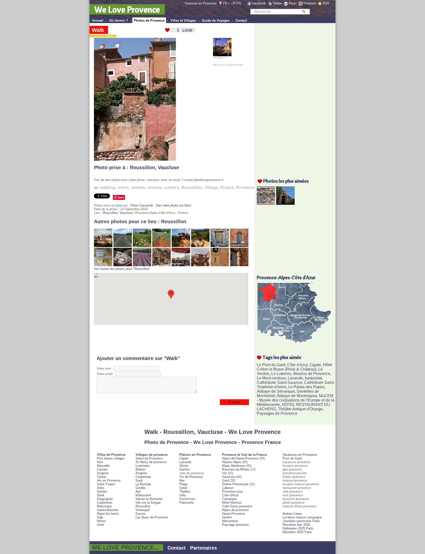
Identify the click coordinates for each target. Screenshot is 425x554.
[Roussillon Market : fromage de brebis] (103, 265)
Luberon (227, 488)
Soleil (183, 488)
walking (107, 187)
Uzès (100, 524)
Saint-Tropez (106, 484)
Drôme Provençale (235, 484)
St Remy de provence (151, 462)
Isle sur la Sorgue (148, 502)
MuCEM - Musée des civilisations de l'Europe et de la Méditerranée (295, 400)
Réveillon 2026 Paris (297, 532)
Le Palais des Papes (306, 387)
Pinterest (310, 3)
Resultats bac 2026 (296, 524)
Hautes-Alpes (231, 462)
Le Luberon (281, 374)
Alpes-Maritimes (233, 466)
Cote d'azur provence (237, 506)
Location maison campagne (302, 517)
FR (225, 3)
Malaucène (143, 495)
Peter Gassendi (142, 205)
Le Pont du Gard (271, 365)
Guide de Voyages (215, 20)
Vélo (182, 495)
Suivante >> (220, 57)
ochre (123, 187)
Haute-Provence (233, 513)
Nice (100, 462)
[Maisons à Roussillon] (200, 265)
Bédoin (140, 469)
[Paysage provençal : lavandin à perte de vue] (122, 246)
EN (238, 3)
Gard (225, 480)
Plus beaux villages (111, 458)
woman (138, 187)
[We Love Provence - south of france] (233, 3)
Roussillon (142, 167)
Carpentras (104, 502)
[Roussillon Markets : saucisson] (122, 265)
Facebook (259, 3)
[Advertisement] (171, 340)
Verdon (227, 517)
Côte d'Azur (297, 365)
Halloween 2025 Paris (298, 528)
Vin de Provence (191, 477)
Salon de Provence (149, 458)
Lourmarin (143, 466)
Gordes (141, 488)
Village (211, 187)
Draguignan (105, 499)
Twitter (277, 3)
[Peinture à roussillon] (200, 246)
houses (155, 187)
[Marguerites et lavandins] (142, 246)
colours (171, 187)
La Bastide (143, 484)
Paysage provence (235, 524)
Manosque (104, 506)
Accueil (97, 20)
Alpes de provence (235, 510)
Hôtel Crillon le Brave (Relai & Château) (294, 367)
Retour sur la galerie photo (228, 64)
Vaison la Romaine (149, 499)
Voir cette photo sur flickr (173, 205)
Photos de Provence (149, 20)
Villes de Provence (111, 455)
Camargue (229, 499)
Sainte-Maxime (107, 510)
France (227, 187)
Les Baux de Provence (152, 517)
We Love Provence (127, 9)
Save (121, 197)
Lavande (295, 378)
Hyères (102, 491)
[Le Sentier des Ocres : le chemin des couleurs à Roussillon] (181, 246)
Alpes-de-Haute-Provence (240, 458)
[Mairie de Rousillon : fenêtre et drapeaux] (239, 246)
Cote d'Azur (230, 495)
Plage (183, 484)
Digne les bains (108, 513)
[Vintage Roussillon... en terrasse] (161, 265)
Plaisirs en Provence (195, 455)
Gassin (141, 513)
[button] (171, 294)
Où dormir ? (118, 20)
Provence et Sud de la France (244, 455)
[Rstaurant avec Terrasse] (181, 265)
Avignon (102, 473)
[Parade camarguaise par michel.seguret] (266, 203)
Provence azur (232, 491)
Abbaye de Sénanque (276, 391)
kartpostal (313, 378)
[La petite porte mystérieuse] (220, 246)
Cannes (102, 469)
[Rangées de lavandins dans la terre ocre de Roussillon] (161, 246)
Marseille (103, 466)
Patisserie (186, 502)
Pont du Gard (292, 458)
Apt (138, 491)
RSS (325, 3)
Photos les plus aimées (286, 181)
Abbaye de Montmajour (297, 396)
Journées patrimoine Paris (301, 521)
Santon (184, 469)
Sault (100, 495)
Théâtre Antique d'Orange (300, 409)
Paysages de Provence (277, 413)
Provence (245, 187)
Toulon (101, 477)
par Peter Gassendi (104, 36)
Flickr (293, 3)
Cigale (315, 365)
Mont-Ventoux (232, 502)
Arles (100, 488)
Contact (241, 20)
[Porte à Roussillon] (239, 265)
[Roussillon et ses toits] (103, 246)
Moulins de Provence (311, 374)
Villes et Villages (183, 20)
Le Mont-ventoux (271, 378)
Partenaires (203, 548)
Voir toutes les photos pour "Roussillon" (122, 269)
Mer (182, 480)
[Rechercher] (303, 12)
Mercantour (230, 521)
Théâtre (184, 491)
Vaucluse (168, 167)
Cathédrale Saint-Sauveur (279, 382)
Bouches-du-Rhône (235, 469)
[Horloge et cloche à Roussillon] (220, 265)
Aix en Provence (109, 480)
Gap (100, 517)
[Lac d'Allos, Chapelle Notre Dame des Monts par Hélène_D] (285, 203)
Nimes (101, 521)
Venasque (143, 510)
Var (224, 473)
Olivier (183, 466)
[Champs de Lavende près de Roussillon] (142, 265)
